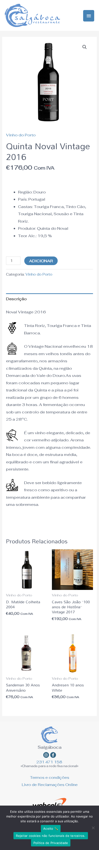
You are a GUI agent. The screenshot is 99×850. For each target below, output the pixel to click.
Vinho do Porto (21, 135)
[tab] (49, 299)
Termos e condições (49, 777)
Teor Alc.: (27, 235)
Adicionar (41, 260)
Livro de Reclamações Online (50, 784)
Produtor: (27, 228)
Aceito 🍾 (50, 828)
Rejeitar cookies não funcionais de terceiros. (50, 836)
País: (22, 199)
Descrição (16, 298)
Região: (25, 192)
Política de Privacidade (50, 843)
